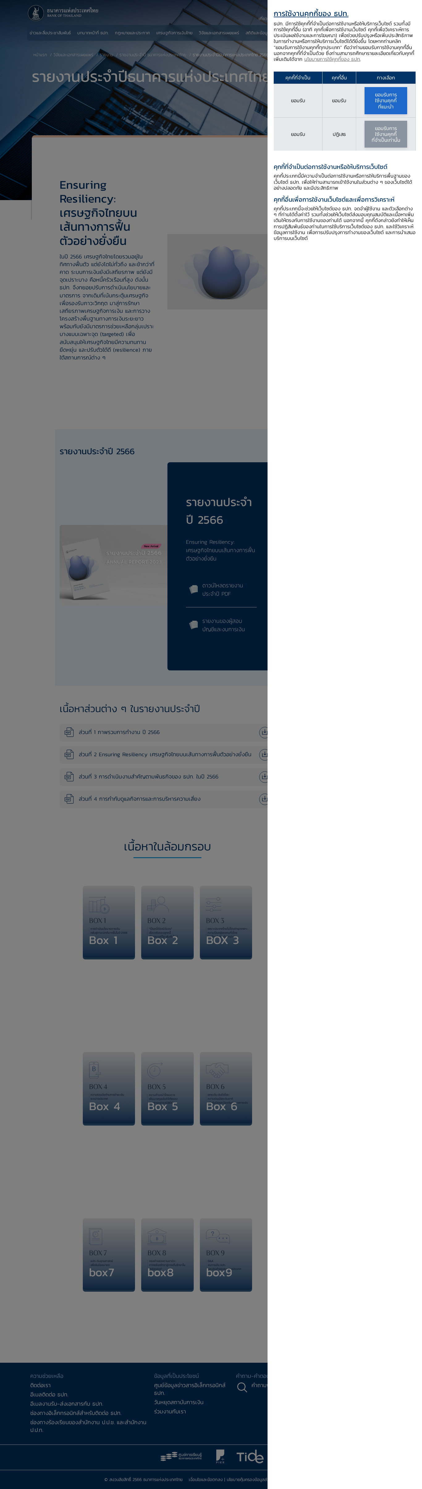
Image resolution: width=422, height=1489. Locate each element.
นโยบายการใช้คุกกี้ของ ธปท (332, 59)
